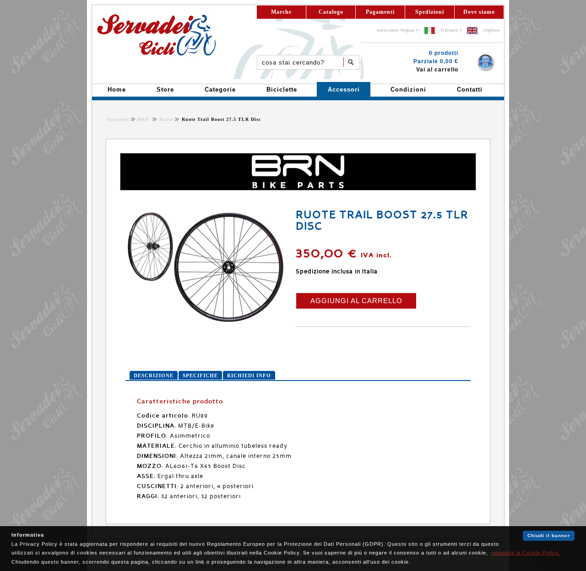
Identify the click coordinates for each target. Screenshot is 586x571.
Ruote (165, 119)
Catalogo (331, 12)
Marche (281, 12)
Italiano (449, 30)
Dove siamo (479, 12)
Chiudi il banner (548, 535)
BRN (144, 119)
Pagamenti (380, 12)
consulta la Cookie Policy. (526, 552)
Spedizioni (429, 12)
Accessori (118, 119)
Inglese (491, 30)
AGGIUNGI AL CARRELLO (356, 301)
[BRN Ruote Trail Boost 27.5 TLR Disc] (205, 323)
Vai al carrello (437, 69)
